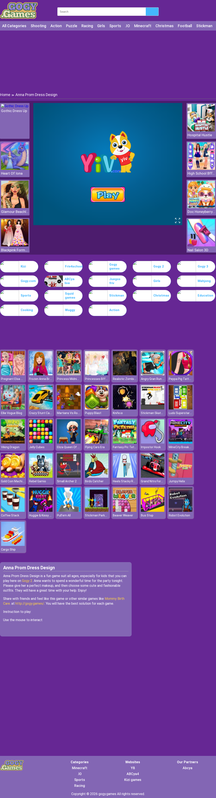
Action (56, 26)
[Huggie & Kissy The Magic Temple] (41, 511)
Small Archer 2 (67, 481)
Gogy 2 (158, 266)
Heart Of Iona (12, 173)
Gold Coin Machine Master (18, 481)
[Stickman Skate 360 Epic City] (153, 408)
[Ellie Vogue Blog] (13, 408)
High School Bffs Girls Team (201, 173)
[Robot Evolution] (180, 511)
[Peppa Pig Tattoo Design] (180, 374)
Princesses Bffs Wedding (102, 379)
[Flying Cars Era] (97, 442)
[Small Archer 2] (69, 477)
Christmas (164, 26)
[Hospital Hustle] (201, 130)
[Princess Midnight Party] (69, 374)
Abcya (187, 768)
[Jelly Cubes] (41, 442)
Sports (115, 26)
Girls (101, 26)
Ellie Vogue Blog (11, 413)
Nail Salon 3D (198, 250)
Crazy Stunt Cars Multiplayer (48, 413)
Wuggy (70, 310)
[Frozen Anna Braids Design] (41, 374)
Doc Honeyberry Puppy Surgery (201, 212)
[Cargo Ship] (13, 545)
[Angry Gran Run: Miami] (153, 374)
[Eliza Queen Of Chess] (69, 442)
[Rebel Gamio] (41, 477)
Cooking (27, 310)
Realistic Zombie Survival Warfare (135, 379)
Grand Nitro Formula (154, 481)
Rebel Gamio (37, 481)
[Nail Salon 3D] (201, 245)
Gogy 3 (203, 266)
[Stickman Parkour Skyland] (97, 511)
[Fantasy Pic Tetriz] (124, 442)
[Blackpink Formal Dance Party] (14, 245)
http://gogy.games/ (29, 604)
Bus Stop (147, 515)
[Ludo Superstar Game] (180, 408)
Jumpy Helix (177, 481)
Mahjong (204, 281)
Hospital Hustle (200, 135)
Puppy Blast (93, 413)
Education (205, 295)
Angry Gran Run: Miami (156, 379)
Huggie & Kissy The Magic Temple (52, 515)
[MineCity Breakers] (180, 442)
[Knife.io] (124, 408)
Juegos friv (114, 281)
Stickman (204, 26)
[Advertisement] (108, 61)
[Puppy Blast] (97, 408)
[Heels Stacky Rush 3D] (124, 477)
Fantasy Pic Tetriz (125, 447)
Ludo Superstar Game (183, 413)
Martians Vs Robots (70, 413)
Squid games (70, 296)
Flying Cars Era (95, 447)
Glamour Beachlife (14, 212)
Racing (87, 26)
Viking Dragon (10, 447)
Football (185, 26)
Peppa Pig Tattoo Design (185, 379)
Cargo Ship (8, 549)
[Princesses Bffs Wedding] (97, 374)
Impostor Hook (151, 447)
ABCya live (69, 281)
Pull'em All (64, 515)
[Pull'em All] (69, 511)
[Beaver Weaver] (124, 511)
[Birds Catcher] (97, 477)
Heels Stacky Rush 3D (127, 481)
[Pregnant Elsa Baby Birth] (13, 374)
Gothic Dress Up (14, 111)
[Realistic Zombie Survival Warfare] (124, 374)
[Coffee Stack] (13, 511)
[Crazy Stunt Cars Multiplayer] (41, 408)
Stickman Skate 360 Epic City (161, 413)
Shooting (38, 26)
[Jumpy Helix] (180, 477)
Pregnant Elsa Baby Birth (18, 379)
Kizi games (132, 780)
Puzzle (71, 26)
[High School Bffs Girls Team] (201, 169)
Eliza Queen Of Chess (71, 447)
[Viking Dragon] (13, 442)
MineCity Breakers (181, 447)
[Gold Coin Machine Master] (13, 477)
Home (5, 94)
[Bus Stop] (153, 511)
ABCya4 (133, 774)
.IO (127, 26)
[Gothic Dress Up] (14, 106)
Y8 (133, 768)
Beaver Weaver (123, 515)
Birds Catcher (94, 481)
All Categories (14, 26)
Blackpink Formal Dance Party (14, 250)
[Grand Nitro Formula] (153, 477)
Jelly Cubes (37, 447)
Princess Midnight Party (73, 379)
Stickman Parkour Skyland (102, 515)
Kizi (23, 266)
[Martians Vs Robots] (69, 408)
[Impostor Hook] (153, 442)
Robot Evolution (179, 515)
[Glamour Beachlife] (14, 207)
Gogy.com (28, 281)
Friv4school (73, 266)
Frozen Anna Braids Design (47, 379)
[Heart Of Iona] (14, 169)
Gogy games (114, 267)
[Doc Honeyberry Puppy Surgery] (201, 207)
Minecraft (142, 26)
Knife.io (118, 413)
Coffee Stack (10, 515)
